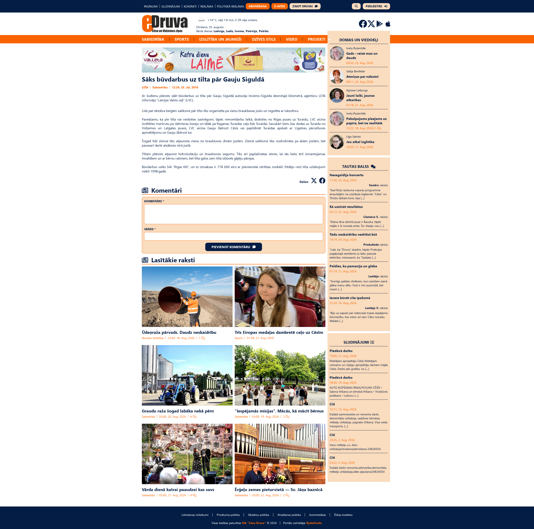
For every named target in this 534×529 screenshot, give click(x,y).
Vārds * (150, 229)
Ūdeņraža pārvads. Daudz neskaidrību (179, 332)
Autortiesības (317, 515)
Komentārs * (154, 201)
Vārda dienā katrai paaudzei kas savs (178, 489)
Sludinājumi (356, 342)
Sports (182, 39)
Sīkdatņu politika (258, 515)
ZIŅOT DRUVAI (302, 6)
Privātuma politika (228, 515)
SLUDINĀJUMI (170, 6)
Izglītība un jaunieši (220, 39)
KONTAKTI (190, 6)
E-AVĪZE (279, 6)
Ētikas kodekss (343, 515)
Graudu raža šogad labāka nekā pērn (178, 410)
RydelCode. (314, 523)
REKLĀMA (206, 6)
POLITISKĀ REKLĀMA (230, 6)
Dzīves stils (264, 39)
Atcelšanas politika (289, 515)
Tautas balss (356, 166)
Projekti (316, 39)
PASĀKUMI (151, 6)
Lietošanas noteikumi (194, 515)
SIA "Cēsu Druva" (254, 523)
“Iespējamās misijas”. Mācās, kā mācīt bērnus (279, 410)
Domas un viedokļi (358, 39)
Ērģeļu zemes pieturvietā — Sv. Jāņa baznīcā (278, 489)
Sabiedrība (153, 39)
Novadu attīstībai (153, 338)
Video (291, 39)
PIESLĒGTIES (374, 6)
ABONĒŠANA (258, 6)
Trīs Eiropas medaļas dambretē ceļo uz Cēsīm (279, 332)
